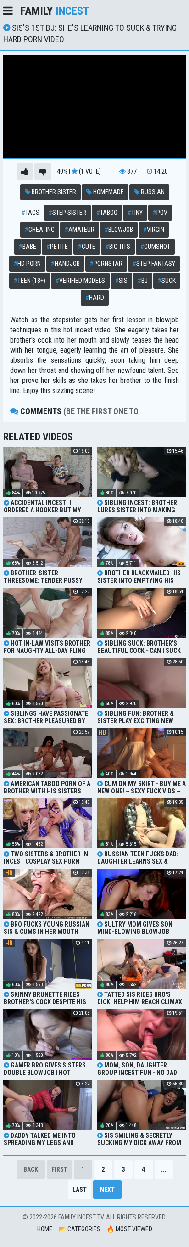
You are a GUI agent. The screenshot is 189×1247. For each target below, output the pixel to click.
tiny (135, 212)
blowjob (119, 229)
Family (55, 11)
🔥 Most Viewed (129, 1229)
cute (86, 246)
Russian (152, 192)
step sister (67, 212)
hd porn (27, 263)
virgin (153, 229)
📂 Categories (79, 1229)
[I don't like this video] (42, 171)
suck (167, 280)
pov (160, 212)
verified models (80, 280)
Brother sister (53, 192)
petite (57, 246)
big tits (118, 246)
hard (94, 297)
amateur (79, 229)
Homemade (108, 192)
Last (79, 1189)
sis (121, 280)
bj (143, 280)
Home (44, 1229)
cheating (40, 229)
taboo (106, 212)
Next (107, 1189)
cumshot (155, 246)
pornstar (106, 263)
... (164, 1169)
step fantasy (154, 263)
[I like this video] (25, 171)
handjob (65, 263)
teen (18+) (29, 280)
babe (27, 246)
